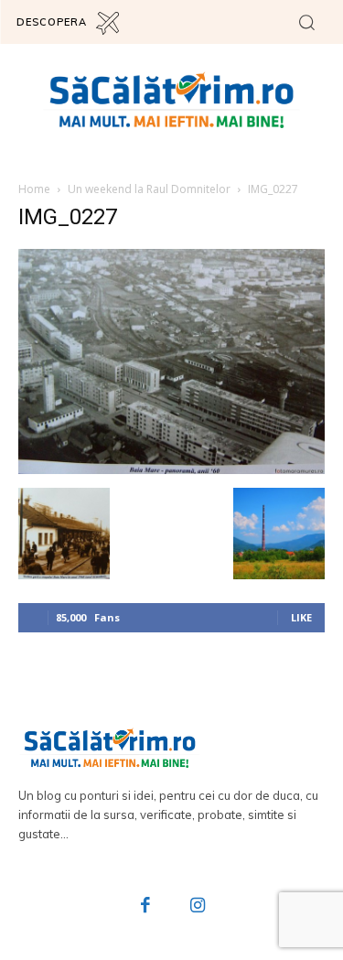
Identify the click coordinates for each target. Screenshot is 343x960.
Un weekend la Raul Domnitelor (149, 189)
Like (301, 617)
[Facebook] (145, 907)
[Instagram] (198, 907)
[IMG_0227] (171, 469)
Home (34, 189)
